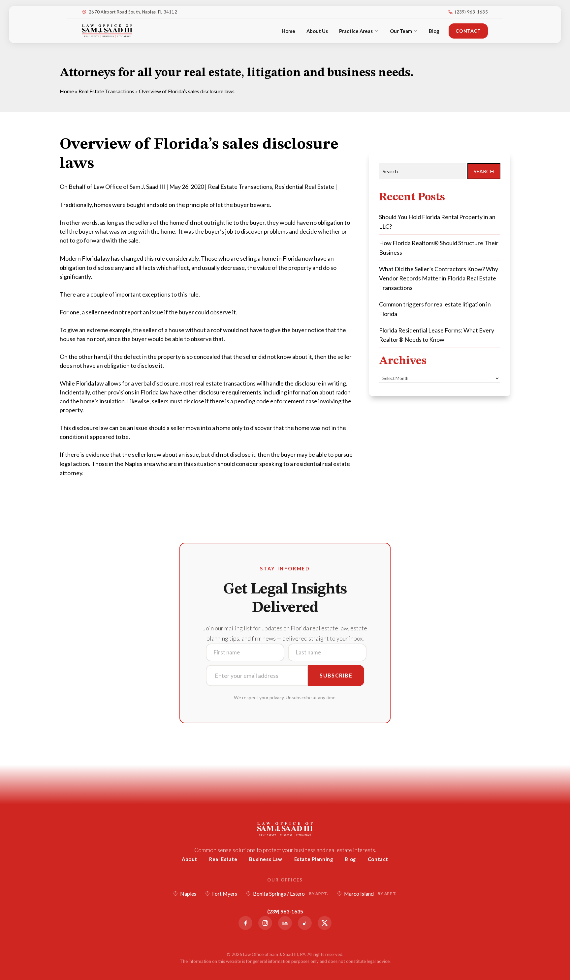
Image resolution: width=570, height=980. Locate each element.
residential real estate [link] (322, 463)
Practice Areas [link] (356, 31)
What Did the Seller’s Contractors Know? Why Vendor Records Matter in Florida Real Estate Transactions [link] (438, 278)
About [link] (189, 859)
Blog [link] (434, 31)
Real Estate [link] (223, 859)
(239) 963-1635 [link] (471, 11)
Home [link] (288, 31)
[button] (563, 932)
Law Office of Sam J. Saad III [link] (129, 186)
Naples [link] (188, 893)
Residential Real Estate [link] (304, 186)
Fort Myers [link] (224, 893)
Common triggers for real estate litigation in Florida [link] (435, 309)
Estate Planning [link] (313, 859)
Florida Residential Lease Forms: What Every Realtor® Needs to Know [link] (436, 335)
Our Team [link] (401, 31)
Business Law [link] (265, 859)
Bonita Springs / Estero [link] (290, 893)
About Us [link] (317, 31)
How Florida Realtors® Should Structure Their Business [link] (438, 247)
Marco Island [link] (370, 893)
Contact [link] (468, 31)
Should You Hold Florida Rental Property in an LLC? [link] (437, 221)
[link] (107, 31)
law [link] (105, 258)
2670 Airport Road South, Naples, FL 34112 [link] (133, 11)
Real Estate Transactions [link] (240, 186)
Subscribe (336, 675)
